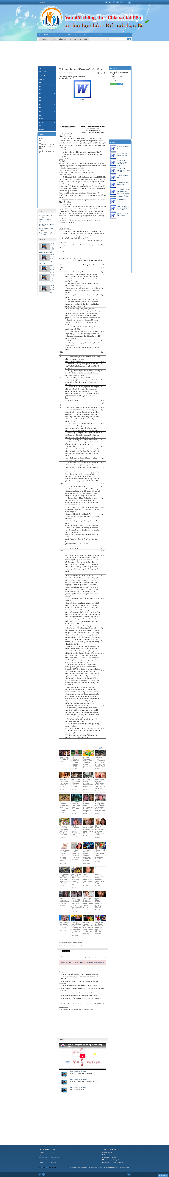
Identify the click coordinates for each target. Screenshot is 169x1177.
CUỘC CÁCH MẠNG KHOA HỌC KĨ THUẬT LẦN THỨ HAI (123, 208)
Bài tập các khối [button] (57, 35)
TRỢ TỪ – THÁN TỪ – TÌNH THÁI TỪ (123, 214)
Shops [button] (86, 35)
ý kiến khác (115, 81)
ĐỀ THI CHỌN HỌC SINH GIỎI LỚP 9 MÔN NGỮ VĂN (123, 170)
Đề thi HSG (42, 129)
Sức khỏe (42, 75)
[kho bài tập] (51, 17)
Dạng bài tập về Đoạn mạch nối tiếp (123, 183)
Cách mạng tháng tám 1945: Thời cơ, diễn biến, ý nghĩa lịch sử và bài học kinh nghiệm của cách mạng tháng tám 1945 (119, 193)
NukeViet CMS (98, 1167)
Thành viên (42, 1156)
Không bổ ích (115, 79)
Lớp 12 (41, 126)
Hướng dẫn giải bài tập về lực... (78, 1087)
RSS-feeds (53, 1162)
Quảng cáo (53, 1159)
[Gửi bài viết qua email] (99, 73)
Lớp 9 (41, 111)
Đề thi (41, 119)
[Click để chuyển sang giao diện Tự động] (39, 1174)
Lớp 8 (41, 108)
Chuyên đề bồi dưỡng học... (46, 233)
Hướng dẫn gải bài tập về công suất (52, 289)
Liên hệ (52, 1156)
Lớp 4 (41, 93)
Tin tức (41, 68)
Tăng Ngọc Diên (113, 1167)
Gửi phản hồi (164, 1175)
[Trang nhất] (40, 35)
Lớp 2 (41, 86)
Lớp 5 (41, 97)
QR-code (43, 1167)
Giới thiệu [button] (46, 35)
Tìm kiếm (42, 1162)
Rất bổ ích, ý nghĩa (117, 76)
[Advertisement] (84, 54)
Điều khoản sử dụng (125, 1167)
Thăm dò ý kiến (44, 1159)
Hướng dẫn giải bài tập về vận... (78, 1071)
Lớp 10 (41, 115)
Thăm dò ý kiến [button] (104, 35)
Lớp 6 (41, 101)
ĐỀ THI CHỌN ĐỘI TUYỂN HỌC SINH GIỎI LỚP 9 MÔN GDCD (122, 163)
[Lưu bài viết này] (105, 73)
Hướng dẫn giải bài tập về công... (79, 1079)
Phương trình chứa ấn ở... (46, 219)
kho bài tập (85, 1167)
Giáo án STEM (43, 72)
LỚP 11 (41, 122)
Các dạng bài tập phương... (46, 224)
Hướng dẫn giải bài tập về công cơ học (52, 269)
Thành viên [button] (94, 35)
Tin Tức (52, 1153)
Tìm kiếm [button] (113, 35)
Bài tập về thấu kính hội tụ (123, 147)
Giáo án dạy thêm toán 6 (46, 228)
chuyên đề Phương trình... (46, 215)
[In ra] (102, 73)
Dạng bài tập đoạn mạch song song (122, 200)
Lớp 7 (41, 104)
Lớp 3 (41, 90)
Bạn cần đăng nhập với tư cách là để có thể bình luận (82, 962)
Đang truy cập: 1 (52, 1167)
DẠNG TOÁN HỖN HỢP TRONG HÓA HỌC (123, 154)
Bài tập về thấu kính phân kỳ (122, 176)
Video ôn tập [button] (78, 35)
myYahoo (42, 2)
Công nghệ (42, 79)
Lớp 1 (41, 82)
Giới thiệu (42, 1153)
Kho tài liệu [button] (69, 35)
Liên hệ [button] (121, 35)
